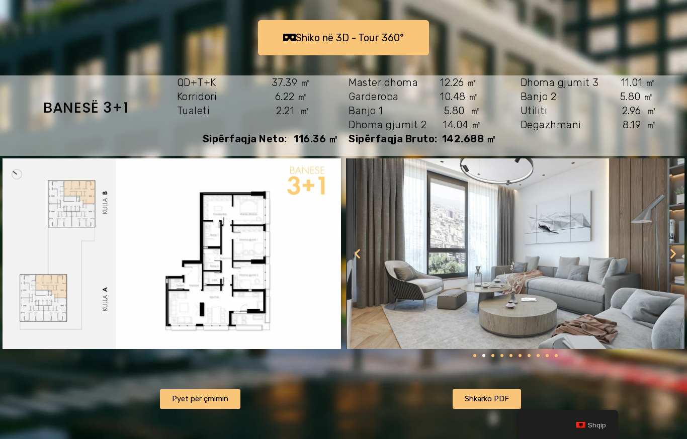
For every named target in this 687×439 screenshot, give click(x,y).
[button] (357, 253)
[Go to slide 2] (483, 355)
